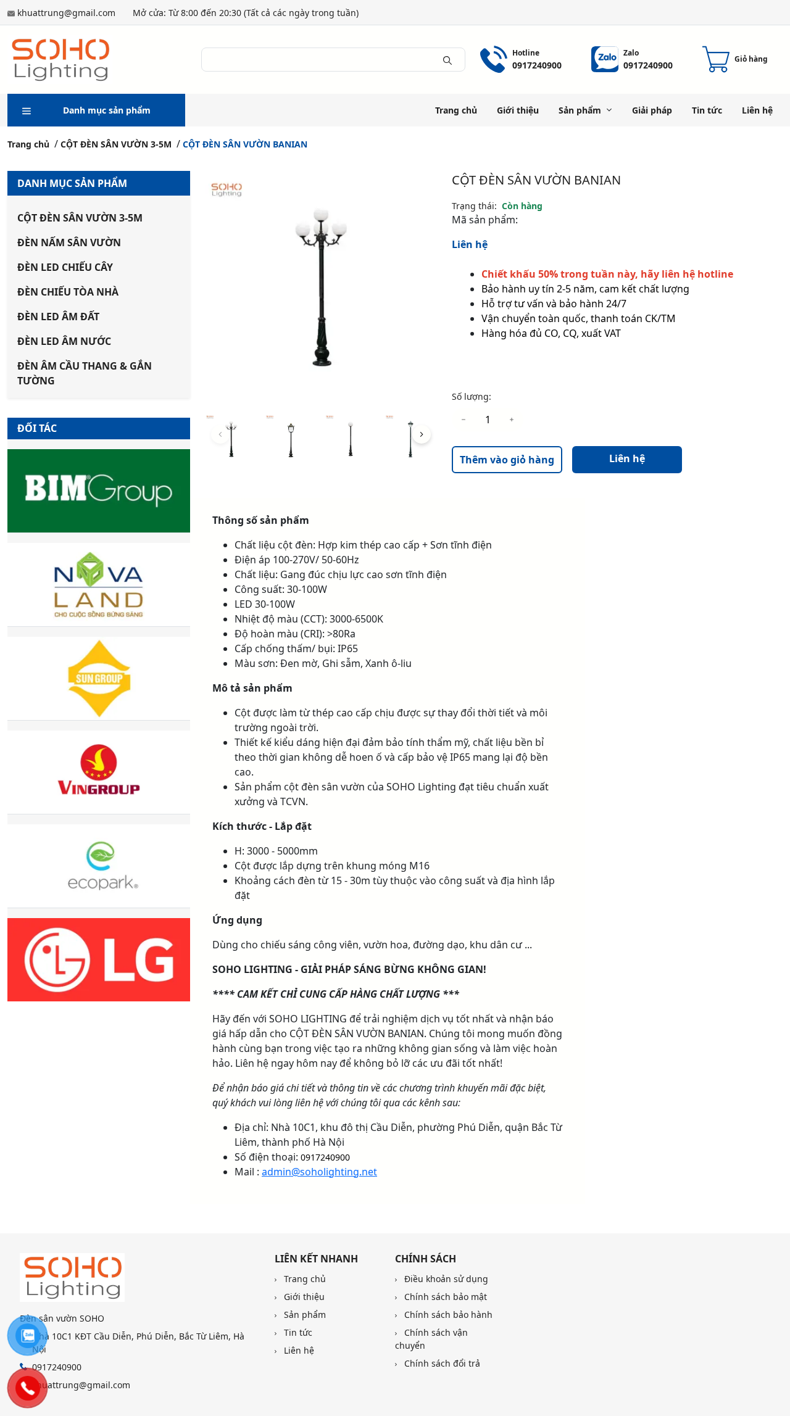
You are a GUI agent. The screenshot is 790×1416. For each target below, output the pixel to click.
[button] (421, 434)
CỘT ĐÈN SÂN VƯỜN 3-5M (116, 144)
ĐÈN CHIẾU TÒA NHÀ (67, 292)
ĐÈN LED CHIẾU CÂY (65, 267)
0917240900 (325, 1157)
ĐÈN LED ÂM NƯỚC (64, 341)
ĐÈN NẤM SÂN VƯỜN (69, 242)
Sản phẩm (580, 110)
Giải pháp (652, 110)
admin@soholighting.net (319, 1171)
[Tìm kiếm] (447, 59)
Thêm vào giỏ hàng (507, 459)
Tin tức (707, 110)
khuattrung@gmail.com (66, 13)
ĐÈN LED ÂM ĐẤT (58, 316)
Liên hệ (757, 110)
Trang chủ (456, 110)
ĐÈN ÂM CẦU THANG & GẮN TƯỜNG (84, 373)
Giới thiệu (518, 110)
